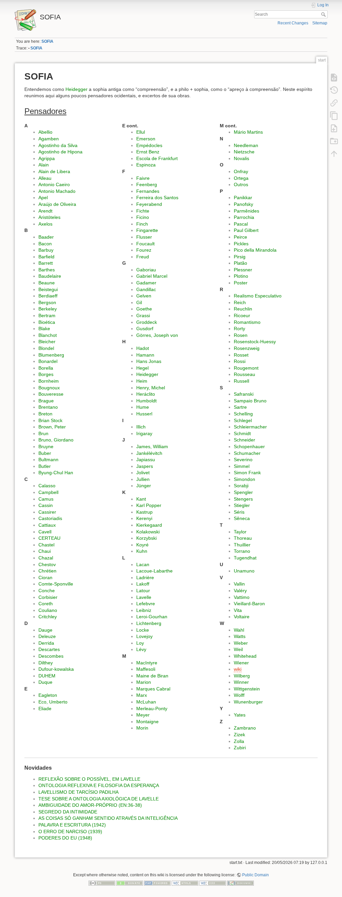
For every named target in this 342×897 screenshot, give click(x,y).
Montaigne (147, 721)
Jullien (143, 479)
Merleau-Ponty (151, 708)
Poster (240, 282)
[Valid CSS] (212, 882)
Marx (141, 695)
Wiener (241, 662)
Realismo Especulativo (258, 295)
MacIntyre (146, 662)
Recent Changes (293, 23)
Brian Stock (50, 420)
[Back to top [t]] (334, 153)
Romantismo (247, 322)
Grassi (143, 315)
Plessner (243, 269)
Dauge (45, 630)
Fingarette (147, 230)
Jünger (143, 485)
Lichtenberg (148, 623)
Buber (44, 453)
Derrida (46, 643)
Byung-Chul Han (55, 472)
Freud (142, 256)
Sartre (240, 407)
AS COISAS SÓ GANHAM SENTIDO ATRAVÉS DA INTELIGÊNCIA (108, 818)
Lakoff (142, 584)
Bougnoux (49, 387)
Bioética (46, 322)
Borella (45, 368)
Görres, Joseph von (157, 335)
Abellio (45, 132)
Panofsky (243, 204)
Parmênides (246, 211)
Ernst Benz (147, 151)
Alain (43, 164)
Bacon (45, 243)
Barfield (46, 256)
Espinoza (146, 164)
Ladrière (145, 577)
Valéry (240, 590)
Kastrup (144, 512)
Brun (43, 433)
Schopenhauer (249, 446)
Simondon (244, 479)
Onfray (241, 171)
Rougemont (246, 368)
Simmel (241, 466)
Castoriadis (50, 518)
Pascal (241, 224)
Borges (45, 374)
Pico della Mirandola (255, 250)
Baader (46, 237)
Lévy (141, 649)
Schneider (244, 439)
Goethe (144, 308)
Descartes (49, 649)
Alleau (44, 178)
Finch (142, 224)
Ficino (142, 217)
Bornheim (48, 381)
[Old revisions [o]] (334, 90)
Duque (45, 682)
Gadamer (146, 282)
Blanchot (47, 335)
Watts (239, 636)
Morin (142, 728)
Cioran (45, 577)
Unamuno (244, 570)
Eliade (44, 708)
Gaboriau (146, 269)
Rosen (240, 335)
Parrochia (244, 217)
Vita (238, 610)
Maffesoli (145, 669)
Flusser (144, 237)
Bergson (47, 302)
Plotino (241, 276)
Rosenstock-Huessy (255, 341)
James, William (152, 446)
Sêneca (242, 518)
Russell (241, 381)
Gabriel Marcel (151, 276)
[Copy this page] (334, 115)
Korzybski (146, 538)
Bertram (46, 315)
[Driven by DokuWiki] (240, 882)
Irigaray (144, 433)
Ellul (140, 132)
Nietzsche (244, 151)
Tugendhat (245, 557)
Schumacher (247, 453)
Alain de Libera (54, 171)
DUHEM (46, 675)
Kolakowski (148, 531)
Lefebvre (145, 603)
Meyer (143, 715)
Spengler (243, 492)
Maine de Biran (152, 675)
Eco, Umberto (52, 701)
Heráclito (145, 394)
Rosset (241, 355)
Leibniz (143, 610)
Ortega (241, 178)
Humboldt (146, 400)
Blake (44, 328)
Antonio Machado (56, 191)
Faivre (143, 178)
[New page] (334, 128)
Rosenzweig (247, 348)
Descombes (50, 656)
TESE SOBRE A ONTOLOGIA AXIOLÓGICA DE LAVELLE (98, 798)
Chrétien (47, 570)
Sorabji (241, 485)
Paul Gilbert (246, 230)
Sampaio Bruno (250, 400)
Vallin (239, 584)
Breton (45, 413)
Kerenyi (144, 518)
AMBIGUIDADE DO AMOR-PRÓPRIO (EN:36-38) (90, 805)
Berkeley (47, 308)
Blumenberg (51, 355)
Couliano (47, 610)
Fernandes (147, 191)
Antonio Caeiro (54, 184)
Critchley (47, 616)
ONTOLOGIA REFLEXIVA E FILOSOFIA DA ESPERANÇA (98, 785)
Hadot (142, 348)
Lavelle (143, 597)
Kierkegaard (149, 525)
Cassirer (47, 512)
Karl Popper (148, 505)
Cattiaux (47, 525)
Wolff (239, 695)
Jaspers (144, 466)
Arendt (45, 211)
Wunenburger (248, 701)
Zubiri (240, 747)
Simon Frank (247, 472)
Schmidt (242, 433)
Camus (45, 499)
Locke (142, 630)
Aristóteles (49, 217)
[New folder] (334, 140)
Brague (46, 400)
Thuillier (242, 544)
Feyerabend (149, 204)
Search (324, 14)
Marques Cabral (153, 688)
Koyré (142, 544)
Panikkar (243, 197)
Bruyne (45, 446)
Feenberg (146, 184)
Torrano (242, 551)
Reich (240, 302)
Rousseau (244, 374)
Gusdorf (144, 328)
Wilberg (242, 675)
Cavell (44, 531)
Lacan (142, 564)
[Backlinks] (334, 102)
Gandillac (146, 289)
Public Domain (255, 875)
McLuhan (146, 701)
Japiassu (145, 459)
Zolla (239, 741)
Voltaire (241, 616)
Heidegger (76, 89)
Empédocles (149, 145)
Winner (241, 682)
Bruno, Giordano (55, 439)
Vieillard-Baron (249, 603)
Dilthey (45, 662)
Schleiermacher (250, 426)
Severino (243, 459)
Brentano (48, 407)
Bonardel (47, 361)
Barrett (45, 263)
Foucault (145, 243)
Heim (141, 381)
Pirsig (239, 256)
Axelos (45, 224)
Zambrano (245, 728)
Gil (139, 302)
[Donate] (129, 882)
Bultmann (48, 459)
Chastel (46, 544)
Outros (241, 184)
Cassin (45, 505)
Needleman (246, 145)
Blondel (46, 348)
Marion (143, 682)
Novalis (241, 158)
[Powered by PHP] (157, 882)
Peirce (240, 237)
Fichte (142, 211)
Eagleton (47, 695)
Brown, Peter (52, 426)
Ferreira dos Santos (157, 197)
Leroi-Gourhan (151, 616)
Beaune (46, 282)
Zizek (239, 734)
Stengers (243, 499)
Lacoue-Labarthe (154, 570)
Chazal (45, 557)
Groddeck (146, 322)
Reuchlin (243, 308)
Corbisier (47, 597)
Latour (143, 590)
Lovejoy (144, 636)
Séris (239, 512)
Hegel (142, 368)
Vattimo (241, 597)
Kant (141, 499)
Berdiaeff (47, 295)
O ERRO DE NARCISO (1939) (70, 831)
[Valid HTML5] (185, 882)
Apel (43, 197)
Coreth (45, 603)
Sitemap (319, 23)
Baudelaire (49, 276)
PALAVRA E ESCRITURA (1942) (72, 824)
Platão (240, 263)
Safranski (243, 394)
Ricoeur (242, 315)
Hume (142, 407)
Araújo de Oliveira (57, 204)
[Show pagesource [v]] (334, 77)
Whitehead (245, 656)
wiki (237, 669)
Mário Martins (248, 132)
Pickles (241, 243)
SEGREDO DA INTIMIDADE (67, 811)
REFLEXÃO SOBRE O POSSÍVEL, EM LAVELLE (89, 779)
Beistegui (48, 289)
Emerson (145, 138)
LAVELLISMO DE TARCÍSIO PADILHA (78, 792)
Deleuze (47, 636)
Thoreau (243, 538)
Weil (238, 649)
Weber (241, 643)
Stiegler (242, 505)
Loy (140, 643)
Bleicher (46, 341)
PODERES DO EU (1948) (65, 838)
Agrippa (46, 158)
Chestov (47, 564)
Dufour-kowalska (56, 669)
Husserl (144, 413)
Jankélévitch (149, 453)
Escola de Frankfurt (157, 158)
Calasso (46, 485)
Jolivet (143, 472)
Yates (239, 715)
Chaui (44, 551)
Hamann (145, 355)
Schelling (243, 413)
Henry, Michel (150, 387)
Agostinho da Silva (57, 145)
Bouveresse (50, 394)
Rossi (239, 361)
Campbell (48, 492)
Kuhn (141, 551)
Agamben (48, 138)
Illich (141, 426)
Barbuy (45, 250)
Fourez (143, 250)
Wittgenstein (247, 688)
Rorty (239, 328)
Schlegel (243, 420)
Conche (46, 590)
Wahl (239, 630)
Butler (44, 466)
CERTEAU (49, 538)
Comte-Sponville (55, 584)
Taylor (240, 531)
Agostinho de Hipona (60, 151)
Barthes (46, 269)
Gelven (143, 295)
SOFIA (47, 41)
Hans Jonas (148, 361)
